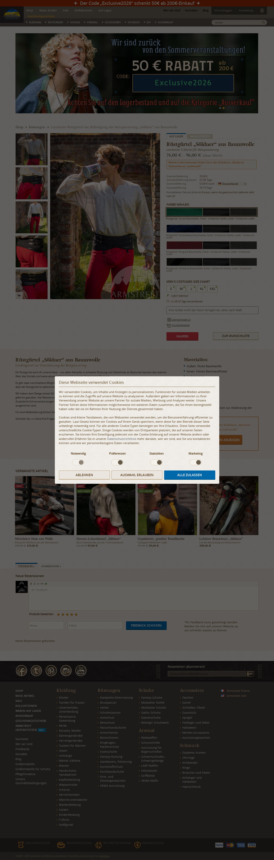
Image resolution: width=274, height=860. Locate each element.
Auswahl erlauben (137, 475)
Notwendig (78, 453)
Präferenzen (117, 453)
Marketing (196, 453)
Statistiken (156, 453)
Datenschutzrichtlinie (121, 439)
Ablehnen (84, 475)
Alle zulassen (189, 475)
